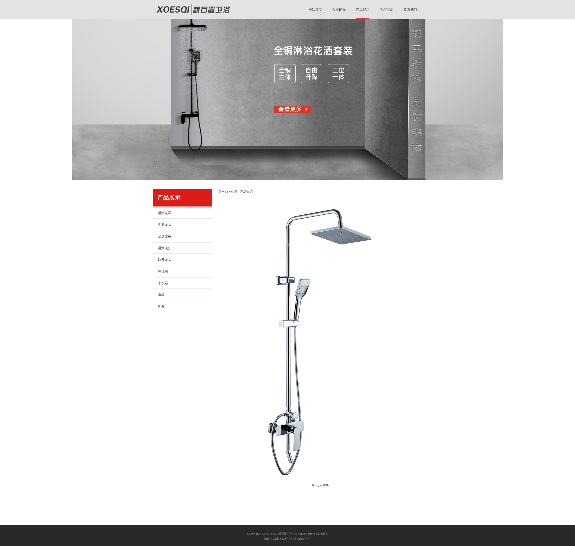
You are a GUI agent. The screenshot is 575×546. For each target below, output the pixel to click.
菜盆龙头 (164, 236)
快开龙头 (164, 260)
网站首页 (315, 9)
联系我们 (410, 9)
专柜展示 (386, 9)
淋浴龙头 (164, 248)
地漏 (161, 306)
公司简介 (339, 9)
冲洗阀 (163, 271)
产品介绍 (246, 191)
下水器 (163, 283)
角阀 (161, 295)
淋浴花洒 (164, 213)
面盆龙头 (164, 224)
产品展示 (362, 9)
